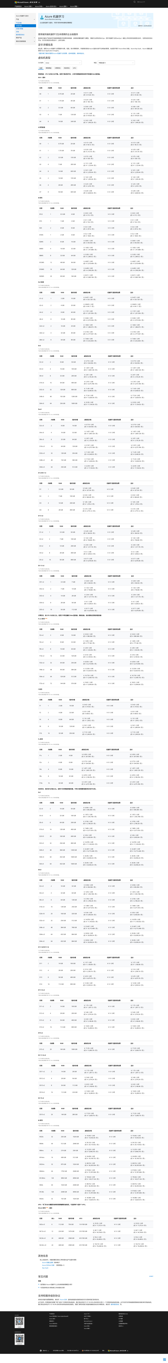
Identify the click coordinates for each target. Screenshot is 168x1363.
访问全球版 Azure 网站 (58, 1350)
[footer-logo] (118, 1351)
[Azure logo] (29, 2)
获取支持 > (51, 1321)
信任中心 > (121, 1326)
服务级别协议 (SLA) (123, 1314)
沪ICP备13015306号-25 (72, 1350)
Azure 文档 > (52, 1318)
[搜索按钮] (134, 2)
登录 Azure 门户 (141, 2)
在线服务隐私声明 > (123, 1323)
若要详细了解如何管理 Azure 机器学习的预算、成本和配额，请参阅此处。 (62, 53)
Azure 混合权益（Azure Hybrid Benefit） (59, 1316)
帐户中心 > (86, 1318)
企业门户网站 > (87, 1316)
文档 (17, 32)
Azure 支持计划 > (53, 1323)
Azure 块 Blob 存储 (48, 1265)
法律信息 (121, 1316)
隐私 (103, 1350)
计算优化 (57, 68)
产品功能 (19, 23)
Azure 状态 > (87, 1326)
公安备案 (121, 1321)
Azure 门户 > (87, 1314)
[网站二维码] (164, 1359)
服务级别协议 (20, 35)
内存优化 (67, 68)
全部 (40, 68)
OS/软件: (41, 63)
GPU (74, 68)
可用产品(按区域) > (88, 1323)
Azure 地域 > (87, 1328)
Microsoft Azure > (88, 1321)
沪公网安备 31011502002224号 (91, 1350)
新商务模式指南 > (53, 1326)
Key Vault (45, 1268)
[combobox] (44, 1350)
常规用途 (48, 68)
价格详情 (19, 26)
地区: (95, 63)
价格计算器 (19, 29)
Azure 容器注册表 (48, 1262)
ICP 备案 (121, 1318)
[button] (25, 19)
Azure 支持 (63, 1300)
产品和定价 (52, 1314)
